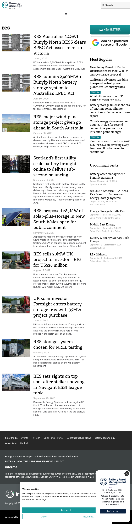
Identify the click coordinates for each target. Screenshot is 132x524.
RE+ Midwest (98, 254)
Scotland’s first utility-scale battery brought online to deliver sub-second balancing (55, 166)
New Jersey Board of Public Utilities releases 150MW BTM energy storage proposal (109, 71)
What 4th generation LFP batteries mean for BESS (106, 98)
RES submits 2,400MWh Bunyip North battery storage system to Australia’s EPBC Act (57, 85)
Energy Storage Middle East (108, 211)
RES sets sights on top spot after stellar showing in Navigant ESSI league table (59, 385)
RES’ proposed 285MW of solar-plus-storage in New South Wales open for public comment (59, 219)
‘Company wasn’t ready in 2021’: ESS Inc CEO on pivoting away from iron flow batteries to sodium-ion (110, 146)
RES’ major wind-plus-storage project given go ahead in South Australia (58, 122)
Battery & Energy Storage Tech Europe (109, 239)
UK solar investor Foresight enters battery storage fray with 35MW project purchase (57, 307)
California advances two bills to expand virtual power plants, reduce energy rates (109, 83)
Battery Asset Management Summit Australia (107, 175)
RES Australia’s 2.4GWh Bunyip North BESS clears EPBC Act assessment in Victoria (59, 45)
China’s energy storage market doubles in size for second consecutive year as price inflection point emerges (109, 126)
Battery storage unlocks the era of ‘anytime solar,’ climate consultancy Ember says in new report (110, 110)
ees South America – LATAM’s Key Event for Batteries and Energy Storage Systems (109, 194)
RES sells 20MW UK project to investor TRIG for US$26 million (57, 259)
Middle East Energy (102, 224)
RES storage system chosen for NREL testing (57, 344)
